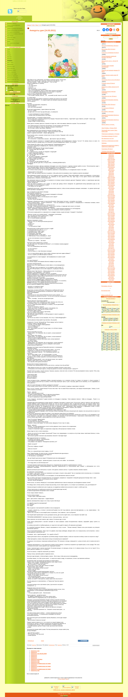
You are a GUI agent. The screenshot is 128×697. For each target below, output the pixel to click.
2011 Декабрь (111, 218)
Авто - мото (10, 62)
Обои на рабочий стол (13, 79)
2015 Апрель (111, 278)
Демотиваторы (11, 68)
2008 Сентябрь (111, 159)
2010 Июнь (111, 191)
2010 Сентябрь (111, 195)
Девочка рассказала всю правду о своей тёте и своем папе (110, 146)
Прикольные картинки (12, 81)
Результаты (8, 93)
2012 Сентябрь (111, 231)
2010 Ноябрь (111, 198)
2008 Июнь (111, 155)
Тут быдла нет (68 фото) (108, 108)
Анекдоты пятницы (36, 659)
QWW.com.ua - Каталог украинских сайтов (64, 689)
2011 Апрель (111, 206)
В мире (9, 54)
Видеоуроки (10, 64)
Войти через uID (110, 25)
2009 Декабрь (111, 182)
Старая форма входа (110, 33)
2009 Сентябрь (111, 177)
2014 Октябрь (111, 269)
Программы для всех (106, 286)
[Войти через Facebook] (107, 29)
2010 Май (111, 189)
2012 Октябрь (111, 233)
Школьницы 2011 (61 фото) (108, 49)
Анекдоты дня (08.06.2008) (39, 653)
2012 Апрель (111, 224)
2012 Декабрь (111, 236)
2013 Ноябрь (111, 252)
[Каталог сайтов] (61, 688)
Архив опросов (16, 93)
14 (40, 25)
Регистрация (19, 17)
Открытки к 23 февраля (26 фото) (110, 52)
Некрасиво (10, 90)
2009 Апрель (111, 170)
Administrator (51, 645)
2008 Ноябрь (111, 162)
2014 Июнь (111, 263)
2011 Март (111, 204)
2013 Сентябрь (111, 249)
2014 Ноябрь (111, 271)
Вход (19, 19)
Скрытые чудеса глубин (111, 329)
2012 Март (111, 222)
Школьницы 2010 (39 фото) (108, 104)
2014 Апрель (111, 260)
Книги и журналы (11, 72)
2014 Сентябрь (111, 268)
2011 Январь (111, 201)
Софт (8, 49)
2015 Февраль (111, 275)
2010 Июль (111, 192)
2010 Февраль (111, 185)
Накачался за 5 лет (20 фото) (109, 96)
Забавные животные (12, 75)
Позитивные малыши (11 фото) (110, 136)
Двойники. (104, 143)
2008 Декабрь (111, 164)
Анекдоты (9, 60)
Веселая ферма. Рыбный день (110, 304)
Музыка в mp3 (10, 66)
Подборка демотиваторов (108, 151)
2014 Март (111, 258)
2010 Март (111, 186)
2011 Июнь (111, 209)
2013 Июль (111, 246)
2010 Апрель (111, 188)
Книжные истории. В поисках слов (110, 314)
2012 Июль (111, 228)
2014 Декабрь (111, 272)
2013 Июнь (111, 245)
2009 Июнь (111, 173)
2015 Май (111, 280)
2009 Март (111, 168)
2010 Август (111, 194)
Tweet (42, 640)
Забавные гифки (11, 70)
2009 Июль (111, 174)
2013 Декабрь (111, 254)
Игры (8, 51)
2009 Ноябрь (111, 180)
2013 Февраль (111, 239)
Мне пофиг (10, 88)
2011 (33, 25)
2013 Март (111, 240)
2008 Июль (111, 156)
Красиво (9, 56)
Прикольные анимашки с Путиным (110, 133)
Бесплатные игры (105, 290)
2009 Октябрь (111, 179)
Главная (19, 16)
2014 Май (111, 262)
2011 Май (111, 207)
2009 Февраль (111, 167)
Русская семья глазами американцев (108, 66)
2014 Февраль (111, 257)
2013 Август (111, 248)
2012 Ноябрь (111, 234)
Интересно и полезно (12, 77)
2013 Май (111, 243)
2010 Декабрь (111, 200)
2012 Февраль (111, 221)
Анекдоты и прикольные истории (41, 663)
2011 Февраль (111, 203)
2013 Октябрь (111, 251)
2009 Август (111, 176)
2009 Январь (111, 165)
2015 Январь (111, 274)
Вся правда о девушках (108, 111)
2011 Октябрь (111, 215)
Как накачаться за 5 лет (108, 138)
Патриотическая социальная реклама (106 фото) (109, 57)
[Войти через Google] (114, 29)
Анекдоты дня (35, 651)
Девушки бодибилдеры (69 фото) (110, 45)
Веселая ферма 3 (110, 298)
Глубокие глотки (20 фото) (108, 83)
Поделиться (31, 640)
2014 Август (111, 266)
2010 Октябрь (111, 197)
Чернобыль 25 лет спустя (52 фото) (111, 79)
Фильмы (9, 58)
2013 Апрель (111, 242)
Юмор (8, 53)
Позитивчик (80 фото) (107, 148)
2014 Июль (111, 265)
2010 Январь (111, 183)
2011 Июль (111, 210)
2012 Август (111, 230)
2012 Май (111, 225)
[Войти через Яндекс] (110, 29)
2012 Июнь (111, 227)
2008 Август (111, 158)
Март (37, 25)
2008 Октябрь (111, 161)
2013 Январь (111, 237)
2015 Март (111, 277)
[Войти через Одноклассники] (117, 29)
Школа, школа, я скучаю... (108, 124)
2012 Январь (111, 219)
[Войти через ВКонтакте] (103, 29)
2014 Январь (111, 255)
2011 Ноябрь (111, 216)
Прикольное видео (12, 74)
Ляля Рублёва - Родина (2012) (109, 128)
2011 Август (111, 212)
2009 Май (111, 171)
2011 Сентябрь (111, 213)
